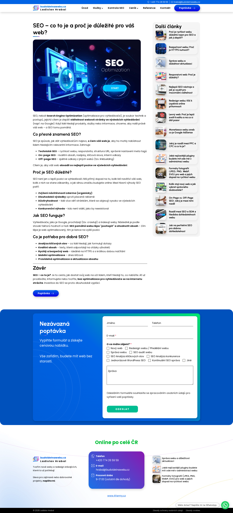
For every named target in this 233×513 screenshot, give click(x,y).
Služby (97, 8)
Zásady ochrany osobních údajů (168, 510)
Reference (149, 8)
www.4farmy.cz (116, 495)
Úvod (85, 8)
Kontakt (165, 8)
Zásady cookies (193, 510)
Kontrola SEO (116, 8)
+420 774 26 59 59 (107, 460)
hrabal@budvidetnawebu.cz (113, 470)
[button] (225, 505)
